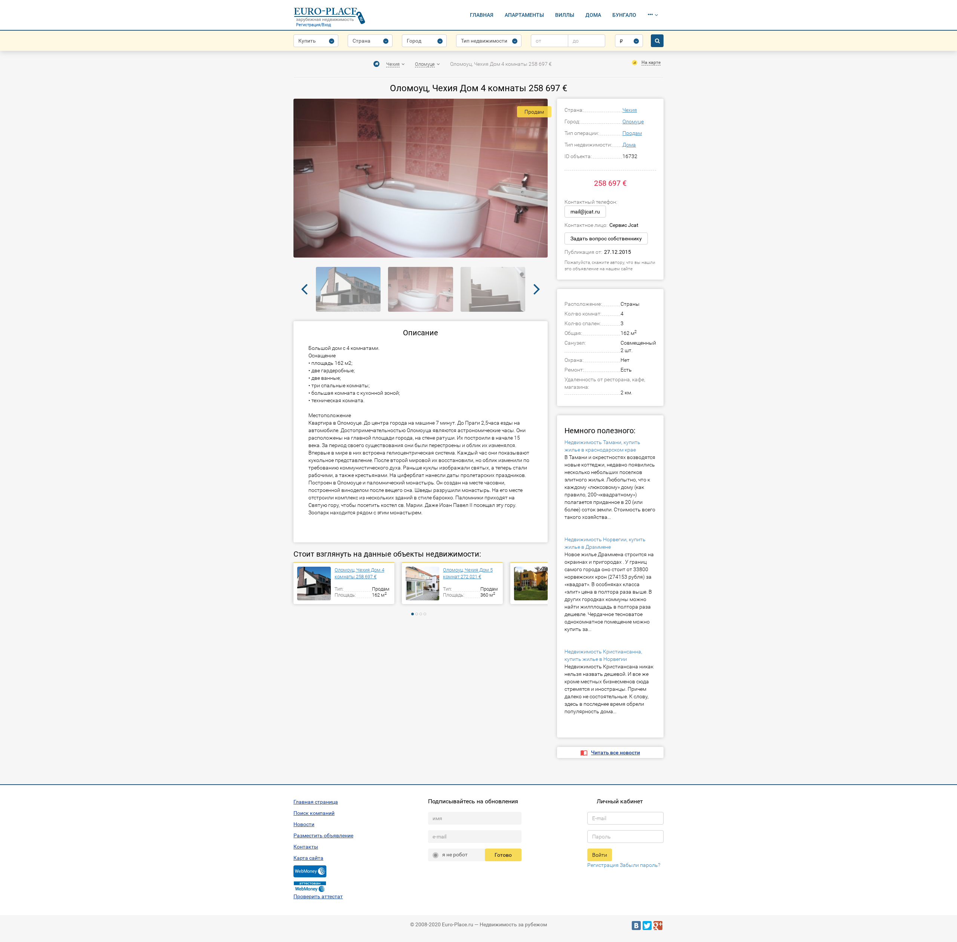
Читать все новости (615, 752)
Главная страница (315, 802)
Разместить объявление (323, 835)
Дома (593, 15)
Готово (503, 855)
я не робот (455, 855)
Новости (303, 824)
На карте (651, 62)
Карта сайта (308, 858)
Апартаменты (524, 15)
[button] (653, 14)
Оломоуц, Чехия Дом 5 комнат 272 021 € (468, 573)
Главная (481, 15)
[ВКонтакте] (636, 925)
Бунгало (624, 15)
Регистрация (603, 865)
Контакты (305, 847)
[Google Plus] (657, 925)
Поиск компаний (314, 813)
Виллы (564, 15)
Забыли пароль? (640, 865)
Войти (599, 855)
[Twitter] (647, 925)
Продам (632, 133)
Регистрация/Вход (313, 24)
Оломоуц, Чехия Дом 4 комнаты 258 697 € (359, 573)
